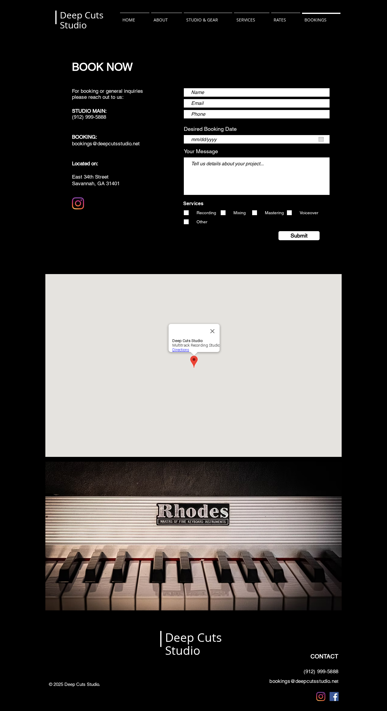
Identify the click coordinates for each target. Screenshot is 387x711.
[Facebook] (334, 696)
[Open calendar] (321, 139)
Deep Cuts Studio (81, 20)
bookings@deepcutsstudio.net (106, 144)
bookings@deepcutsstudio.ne (303, 681)
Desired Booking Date (213, 129)
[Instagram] (78, 203)
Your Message (201, 151)
